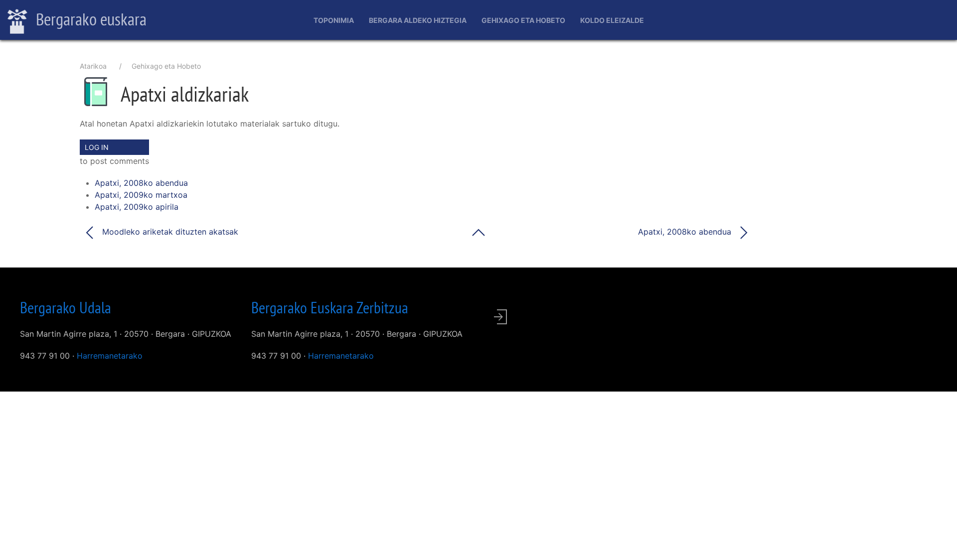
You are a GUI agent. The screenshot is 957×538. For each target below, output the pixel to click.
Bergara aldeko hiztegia (418, 20)
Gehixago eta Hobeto (523, 20)
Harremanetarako (110, 356)
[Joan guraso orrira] (478, 232)
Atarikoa (93, 66)
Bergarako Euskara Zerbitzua (329, 307)
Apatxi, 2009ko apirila (136, 207)
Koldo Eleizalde (612, 20)
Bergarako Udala (65, 307)
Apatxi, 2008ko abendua (141, 183)
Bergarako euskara (89, 18)
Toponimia (334, 20)
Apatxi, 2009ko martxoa (141, 195)
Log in (97, 147)
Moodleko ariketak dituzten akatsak (169, 232)
